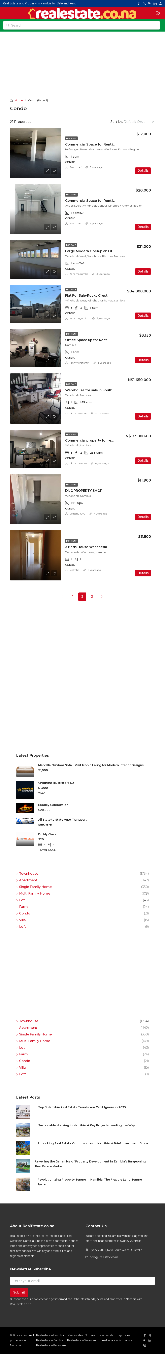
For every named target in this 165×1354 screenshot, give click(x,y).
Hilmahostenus (78, 412)
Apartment (28, 880)
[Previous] (63, 596)
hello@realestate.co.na (104, 1257)
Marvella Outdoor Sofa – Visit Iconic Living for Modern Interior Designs (91, 765)
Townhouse (28, 873)
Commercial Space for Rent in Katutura (97, 144)
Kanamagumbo (78, 273)
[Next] (102, 596)
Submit (19, 1292)
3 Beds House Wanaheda (86, 547)
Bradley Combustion (53, 805)
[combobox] (139, 122)
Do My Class (47, 834)
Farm (23, 907)
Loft (22, 927)
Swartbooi (75, 167)
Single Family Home (35, 887)
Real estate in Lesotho (50, 1335)
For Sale (71, 245)
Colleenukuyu (77, 513)
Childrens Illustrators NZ (56, 783)
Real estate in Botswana (51, 1345)
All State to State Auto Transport (62, 819)
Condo (24, 913)
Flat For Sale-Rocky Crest (86, 295)
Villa (22, 920)
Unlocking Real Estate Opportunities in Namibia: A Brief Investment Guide (93, 1143)
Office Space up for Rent (86, 340)
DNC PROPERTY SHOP (83, 491)
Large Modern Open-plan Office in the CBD (101, 251)
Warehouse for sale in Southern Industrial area (104, 390)
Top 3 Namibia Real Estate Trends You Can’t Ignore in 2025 (82, 1107)
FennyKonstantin (79, 362)
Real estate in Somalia (82, 1335)
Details (143, 170)
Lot (22, 900)
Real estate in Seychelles (115, 1335)
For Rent (71, 138)
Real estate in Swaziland (82, 1340)
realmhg (74, 569)
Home (19, 100)
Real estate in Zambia (49, 1340)
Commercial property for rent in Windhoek (100, 440)
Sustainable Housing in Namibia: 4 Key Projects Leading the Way (86, 1125)
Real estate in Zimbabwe (116, 1340)
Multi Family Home (34, 893)
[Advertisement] (82, 68)
